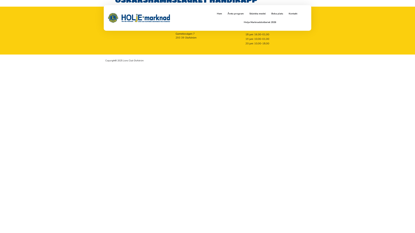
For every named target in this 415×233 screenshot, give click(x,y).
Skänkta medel (257, 13)
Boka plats (277, 13)
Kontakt (293, 13)
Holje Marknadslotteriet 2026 (260, 22)
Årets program (236, 13)
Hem (219, 13)
